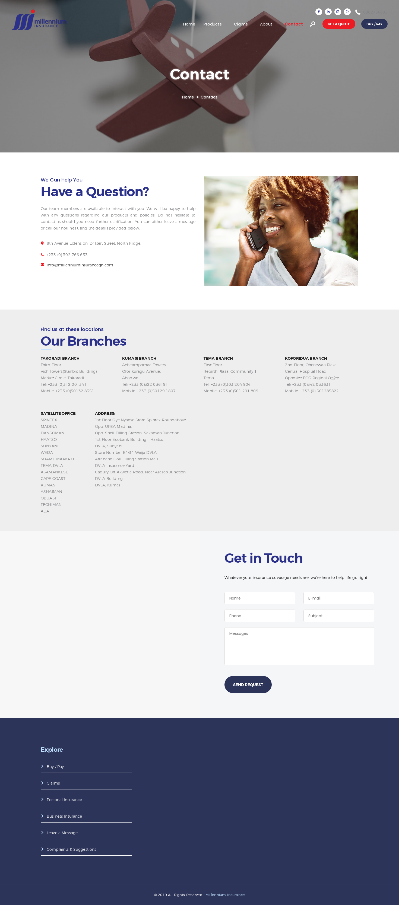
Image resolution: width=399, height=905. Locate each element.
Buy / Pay (55, 766)
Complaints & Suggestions (71, 849)
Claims (53, 783)
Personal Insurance (64, 799)
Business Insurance (64, 816)
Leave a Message (62, 832)
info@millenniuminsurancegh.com (80, 265)
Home (188, 97)
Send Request (248, 684)
